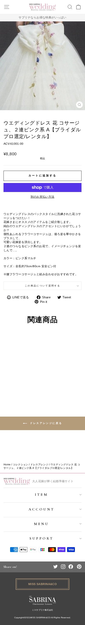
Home (7, 464)
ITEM (41, 494)
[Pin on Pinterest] (79, 566)
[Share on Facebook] (70, 566)
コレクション (20, 464)
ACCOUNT (41, 509)
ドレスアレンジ (39, 464)
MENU (41, 524)
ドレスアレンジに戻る (45, 423)
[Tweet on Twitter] (55, 566)
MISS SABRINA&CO (42, 584)
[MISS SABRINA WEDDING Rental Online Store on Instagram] (63, 566)
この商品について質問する (42, 285)
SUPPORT (42, 538)
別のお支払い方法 (42, 196)
